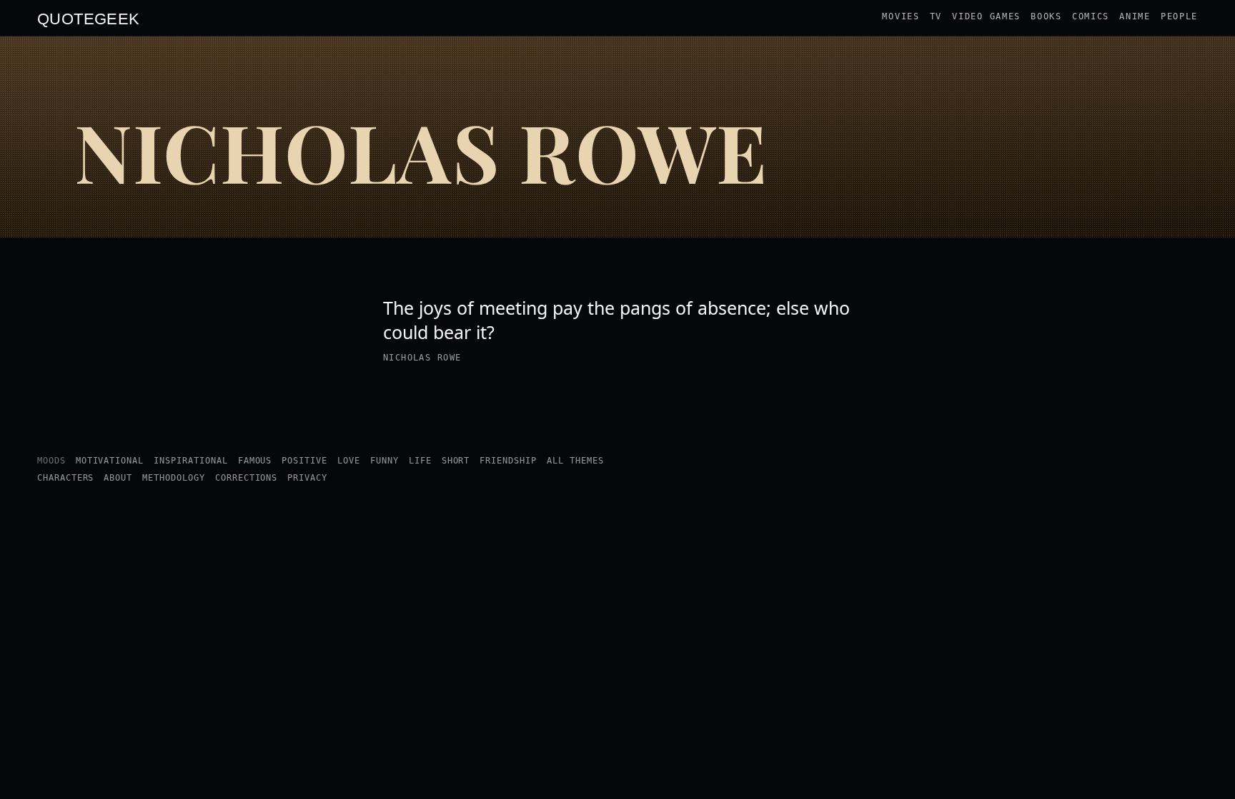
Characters (65, 478)
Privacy (307, 478)
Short (456, 461)
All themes (575, 461)
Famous (255, 461)
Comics (1090, 16)
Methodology (173, 478)
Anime (1135, 16)
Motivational (110, 461)
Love (348, 461)
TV (936, 16)
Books (1046, 16)
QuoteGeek (88, 18)
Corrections (246, 478)
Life (420, 461)
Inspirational (190, 461)
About (118, 478)
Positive (304, 461)
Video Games (986, 16)
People (1179, 16)
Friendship (508, 461)
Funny (384, 461)
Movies (900, 16)
